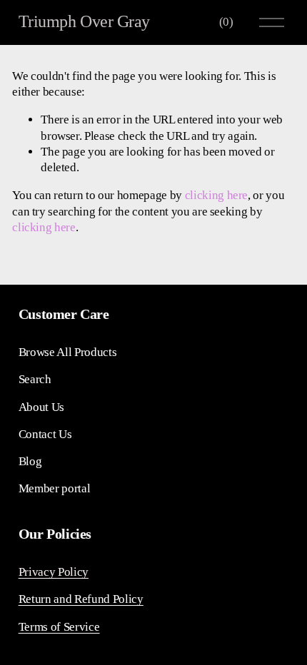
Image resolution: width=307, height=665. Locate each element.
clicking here (216, 195)
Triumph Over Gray (84, 21)
